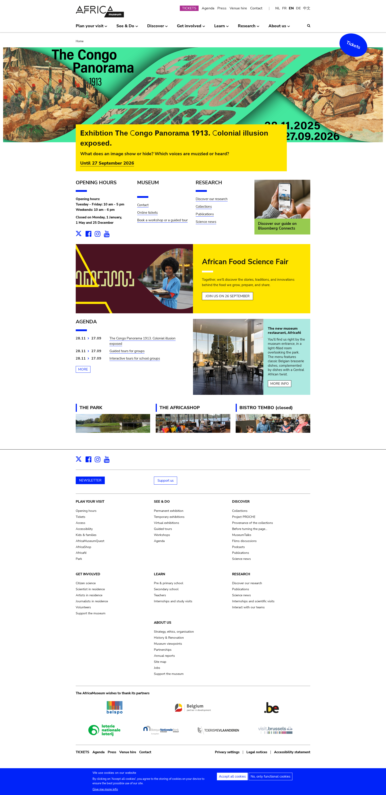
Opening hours (86, 511)
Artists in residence (89, 595)
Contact (256, 8)
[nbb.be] (161, 736)
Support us (165, 480)
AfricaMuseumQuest (90, 541)
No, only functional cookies (270, 776)
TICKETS (189, 8)
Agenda (208, 8)
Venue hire (238, 8)
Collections (204, 206)
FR (284, 8)
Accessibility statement (292, 752)
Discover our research (212, 199)
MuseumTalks (241, 535)
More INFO (279, 383)
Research (241, 574)
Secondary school (166, 589)
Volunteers (83, 607)
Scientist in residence (90, 589)
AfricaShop (83, 547)
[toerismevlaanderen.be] (218, 736)
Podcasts (238, 547)
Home (80, 41)
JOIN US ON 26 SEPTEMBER (228, 296)
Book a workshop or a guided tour (162, 220)
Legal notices (256, 752)
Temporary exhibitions (169, 517)
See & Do (162, 501)
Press (222, 8)
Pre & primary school (168, 583)
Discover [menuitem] (155, 27)
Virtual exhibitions (166, 523)
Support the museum (90, 613)
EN (291, 8)
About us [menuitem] (277, 27)
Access (80, 523)
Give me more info (105, 789)
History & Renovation (169, 638)
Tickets (353, 45)
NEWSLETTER (90, 480)
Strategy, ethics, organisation (174, 632)
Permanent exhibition (168, 511)
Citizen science (86, 583)
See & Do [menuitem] (125, 27)
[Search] (308, 25)
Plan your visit (90, 501)
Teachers (160, 595)
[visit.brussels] (275, 736)
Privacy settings (227, 752)
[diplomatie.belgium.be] (193, 714)
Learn (159, 574)
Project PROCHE (243, 517)
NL (277, 8)
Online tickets (147, 212)
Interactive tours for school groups (134, 358)
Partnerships (163, 650)
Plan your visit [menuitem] (89, 27)
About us (162, 622)
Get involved (88, 574)
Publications (205, 214)
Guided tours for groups (127, 351)
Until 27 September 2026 (107, 163)
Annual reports (164, 656)
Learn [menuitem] (219, 27)
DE (298, 8)
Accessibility (84, 529)
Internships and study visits (173, 601)
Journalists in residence (92, 601)
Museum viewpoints (168, 644)
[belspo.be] (114, 717)
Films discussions (244, 541)
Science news (206, 222)
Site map (160, 662)
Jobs (157, 668)
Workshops (162, 535)
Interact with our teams (248, 607)
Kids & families (86, 535)
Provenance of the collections (252, 523)
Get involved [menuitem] (189, 27)
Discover (241, 501)
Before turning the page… (249, 529)
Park (79, 559)
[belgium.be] (271, 717)
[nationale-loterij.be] (104, 740)
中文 (306, 8)
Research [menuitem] (247, 27)
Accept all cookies (232, 776)
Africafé (81, 553)
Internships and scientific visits (253, 601)
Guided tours (163, 529)
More (83, 369)
